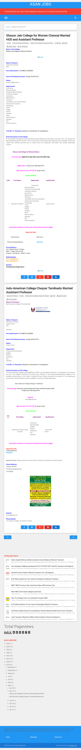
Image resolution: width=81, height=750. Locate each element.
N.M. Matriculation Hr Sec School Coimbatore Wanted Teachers (35, 579)
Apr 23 (12, 703)
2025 (8, 647)
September (11, 670)
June (9, 679)
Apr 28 (12, 688)
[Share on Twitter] (32, 277)
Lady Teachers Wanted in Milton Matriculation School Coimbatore (35, 617)
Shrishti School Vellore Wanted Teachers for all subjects (32, 573)
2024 (8, 650)
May (9, 682)
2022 (8, 656)
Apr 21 (12, 709)
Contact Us (58, 737)
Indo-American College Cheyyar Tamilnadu (37, 296)
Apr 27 (12, 691)
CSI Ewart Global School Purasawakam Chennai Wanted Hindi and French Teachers (42, 611)
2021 (8, 659)
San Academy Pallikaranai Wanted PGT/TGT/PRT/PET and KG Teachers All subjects (42, 566)
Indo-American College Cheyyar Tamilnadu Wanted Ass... (26, 696)
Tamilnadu (58, 43)
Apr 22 (12, 706)
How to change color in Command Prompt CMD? (29, 598)
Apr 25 (12, 700)
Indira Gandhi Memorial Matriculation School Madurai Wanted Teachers (37, 560)
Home (8, 27)
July (9, 676)
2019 (8, 665)
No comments (23, 46)
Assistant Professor (12, 296)
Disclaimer (33, 737)
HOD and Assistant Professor (21, 43)
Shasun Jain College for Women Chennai (42, 43)
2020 (8, 662)
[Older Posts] (73, 537)
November (11, 667)
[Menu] (6, 18)
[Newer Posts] (7, 537)
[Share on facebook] (24, 277)
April (9, 685)
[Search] (75, 18)
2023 (8, 653)
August (10, 673)
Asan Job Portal (20, 745)
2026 (8, 643)
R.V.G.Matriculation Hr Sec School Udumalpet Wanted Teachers (34, 604)
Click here (40, 242)
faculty (9, 43)
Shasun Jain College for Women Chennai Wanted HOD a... (27, 693)
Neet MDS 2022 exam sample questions (26, 592)
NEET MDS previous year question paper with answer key (33, 585)
